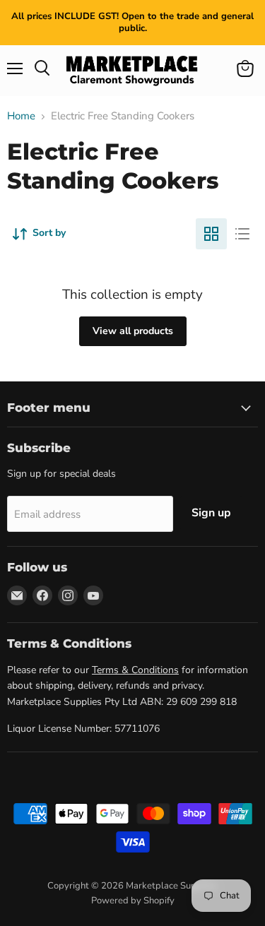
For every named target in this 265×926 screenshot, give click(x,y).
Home (21, 116)
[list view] (242, 233)
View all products (133, 331)
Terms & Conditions (135, 670)
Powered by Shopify (133, 900)
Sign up (211, 513)
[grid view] (211, 233)
